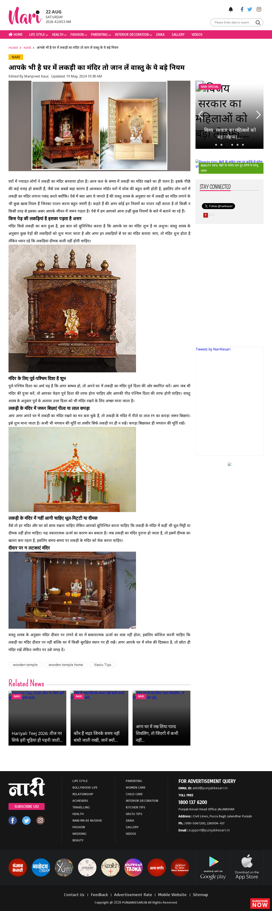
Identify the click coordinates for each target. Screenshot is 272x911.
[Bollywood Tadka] (133, 875)
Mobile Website (173, 894)
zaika (160, 34)
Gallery (178, 34)
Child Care (134, 794)
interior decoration (132, 34)
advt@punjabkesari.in (210, 788)
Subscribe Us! (26, 806)
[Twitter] (248, 9)
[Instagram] (257, 9)
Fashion (77, 34)
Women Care (136, 787)
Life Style (37, 34)
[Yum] (64, 875)
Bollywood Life (85, 787)
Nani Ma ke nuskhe (87, 820)
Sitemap (200, 894)
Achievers (80, 800)
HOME (18, 34)
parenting (99, 34)
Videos (197, 34)
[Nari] (26, 795)
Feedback (99, 894)
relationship (82, 794)
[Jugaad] (87, 875)
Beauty (78, 840)
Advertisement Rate (133, 894)
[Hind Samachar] (180, 875)
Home (13, 47)
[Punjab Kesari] (17, 875)
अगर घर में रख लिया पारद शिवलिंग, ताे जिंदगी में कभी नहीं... (157, 733)
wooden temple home (66, 664)
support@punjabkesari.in (209, 830)
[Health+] (110, 875)
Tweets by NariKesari (213, 349)
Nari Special (210, 87)
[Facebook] (240, 9)
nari (28, 47)
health (57, 34)
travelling (81, 807)
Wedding (79, 833)
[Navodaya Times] (41, 875)
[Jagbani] (156, 875)
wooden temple (25, 664)
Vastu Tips (102, 664)
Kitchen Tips (135, 807)
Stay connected (215, 187)
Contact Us (75, 894)
